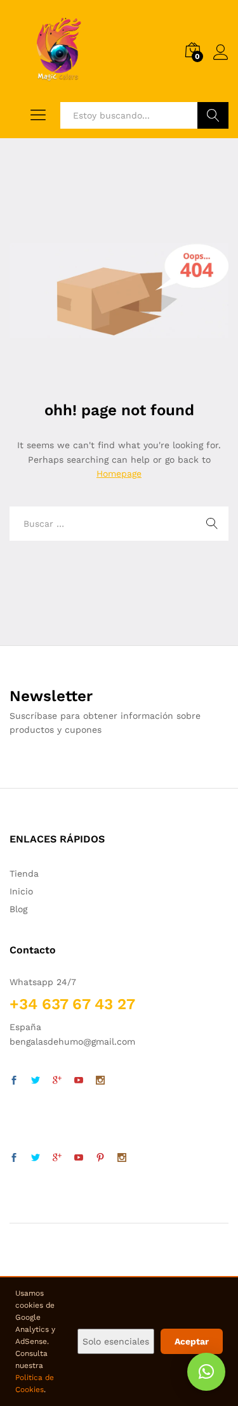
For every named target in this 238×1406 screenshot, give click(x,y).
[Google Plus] (57, 1081)
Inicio (21, 891)
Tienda (24, 873)
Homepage (119, 473)
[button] (206, 1372)
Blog (18, 909)
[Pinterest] (100, 1158)
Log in (220, 60)
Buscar (212, 115)
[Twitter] (35, 1081)
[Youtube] (78, 1081)
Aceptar (192, 1341)
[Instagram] (100, 1081)
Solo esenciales (116, 1341)
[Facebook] (14, 1081)
